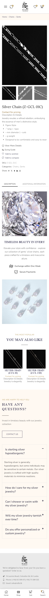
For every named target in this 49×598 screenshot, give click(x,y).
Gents (18, 17)
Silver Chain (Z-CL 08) (13, 371)
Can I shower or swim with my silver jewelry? (21, 503)
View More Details (13, 145)
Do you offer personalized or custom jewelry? (22, 531)
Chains (11, 17)
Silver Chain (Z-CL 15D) (36, 371)
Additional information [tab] (34, 184)
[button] (5, 6)
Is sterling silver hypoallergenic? (15, 451)
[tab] (10, 184)
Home (4, 17)
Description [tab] (10, 184)
